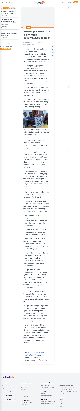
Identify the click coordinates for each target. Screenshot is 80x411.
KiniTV (22, 385)
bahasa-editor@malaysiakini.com (47, 394)
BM (9, 2)
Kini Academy (25, 394)
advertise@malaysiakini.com (48, 401)
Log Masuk (69, 2)
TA (14, 2)
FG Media (23, 389)
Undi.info (23, 392)
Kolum (61, 401)
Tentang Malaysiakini (7, 386)
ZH (11, 2)
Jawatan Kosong (6, 391)
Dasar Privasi (24, 404)
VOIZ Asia (23, 387)
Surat (61, 403)
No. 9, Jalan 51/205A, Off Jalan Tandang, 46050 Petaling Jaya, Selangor (68, 391)
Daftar (76, 2)
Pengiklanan (8, 395)
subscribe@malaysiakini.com (48, 387)
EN (6, 2)
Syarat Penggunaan (26, 402)
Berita (61, 399)
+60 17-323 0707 (45, 385)
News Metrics (24, 396)
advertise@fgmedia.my (47, 403)
